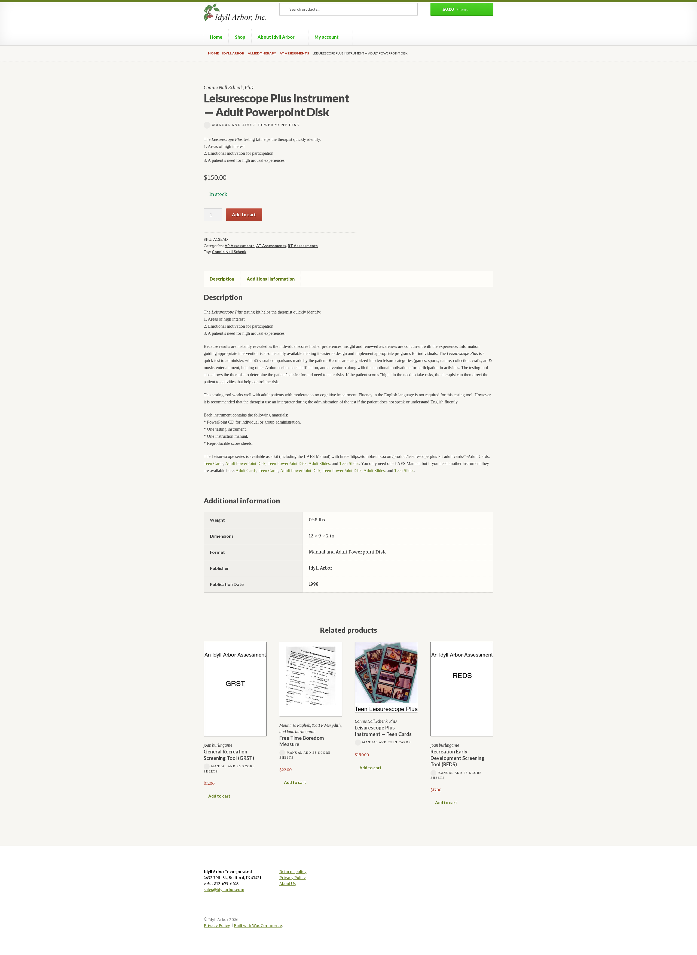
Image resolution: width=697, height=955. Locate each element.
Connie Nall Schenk (229, 251)
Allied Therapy (262, 53)
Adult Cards (246, 470)
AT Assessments (294, 53)
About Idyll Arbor (276, 36)
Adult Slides (319, 463)
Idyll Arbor (233, 53)
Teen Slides (349, 463)
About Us (287, 883)
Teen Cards (213, 463)
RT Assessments (303, 245)
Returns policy (293, 871)
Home (216, 36)
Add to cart (244, 214)
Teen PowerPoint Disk (287, 463)
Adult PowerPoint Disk (245, 463)
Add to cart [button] (219, 795)
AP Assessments (240, 245)
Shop (240, 36)
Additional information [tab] (271, 278)
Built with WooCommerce (258, 925)
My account (326, 36)
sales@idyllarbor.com (224, 889)
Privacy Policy (292, 877)
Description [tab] (222, 278)
